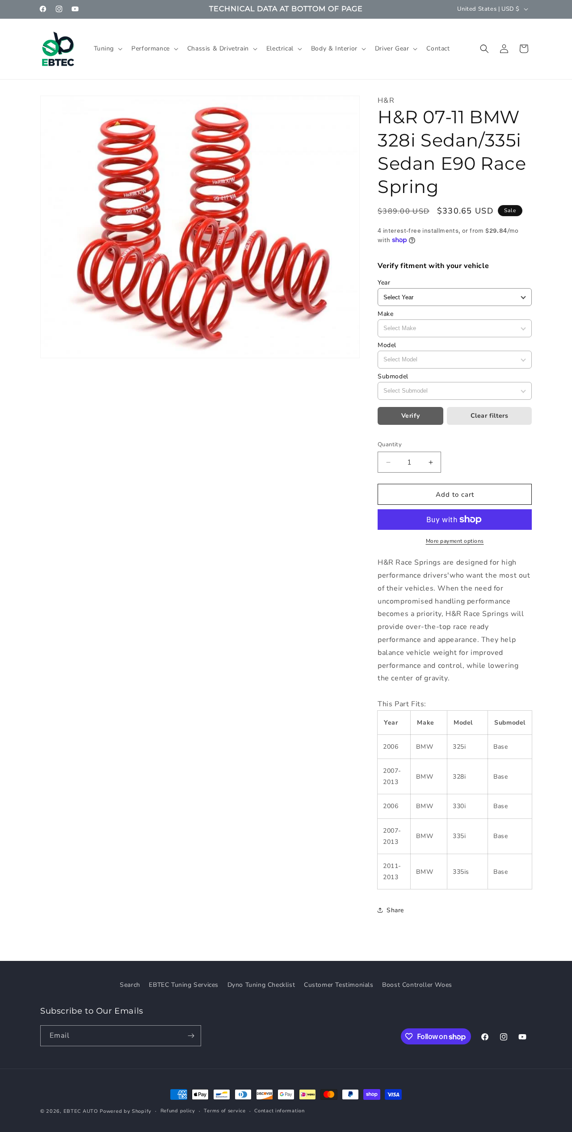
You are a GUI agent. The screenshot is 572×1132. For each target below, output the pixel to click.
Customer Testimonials (339, 985)
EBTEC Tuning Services (184, 985)
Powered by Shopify (125, 1111)
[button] (107, 48)
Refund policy (177, 1110)
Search (130, 985)
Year (384, 282)
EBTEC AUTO (80, 1111)
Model (387, 345)
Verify (410, 415)
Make (385, 314)
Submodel (393, 376)
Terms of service (224, 1110)
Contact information (279, 1110)
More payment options (455, 541)
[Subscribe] (191, 1035)
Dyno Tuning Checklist (261, 985)
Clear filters (490, 415)
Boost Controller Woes (417, 985)
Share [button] (395, 910)
